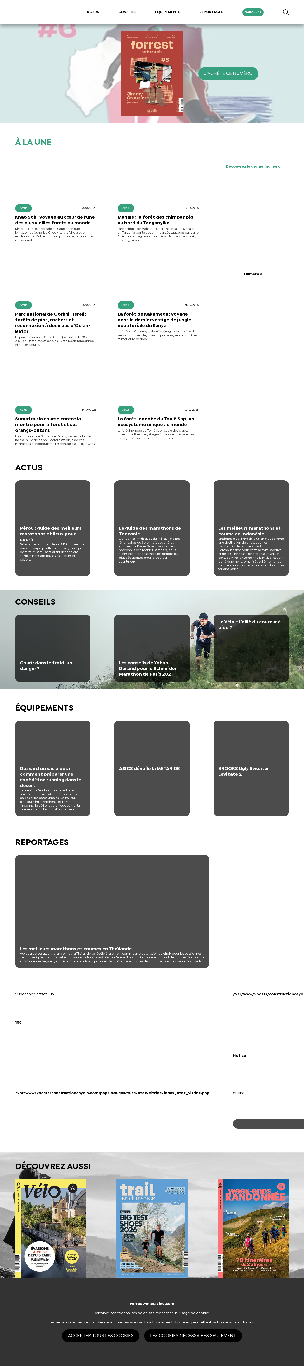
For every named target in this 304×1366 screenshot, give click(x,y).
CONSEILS (127, 12)
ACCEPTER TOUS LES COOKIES (100, 1336)
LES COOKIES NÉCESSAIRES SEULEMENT (193, 1336)
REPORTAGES (211, 12)
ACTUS (93, 12)
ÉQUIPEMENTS (167, 12)
